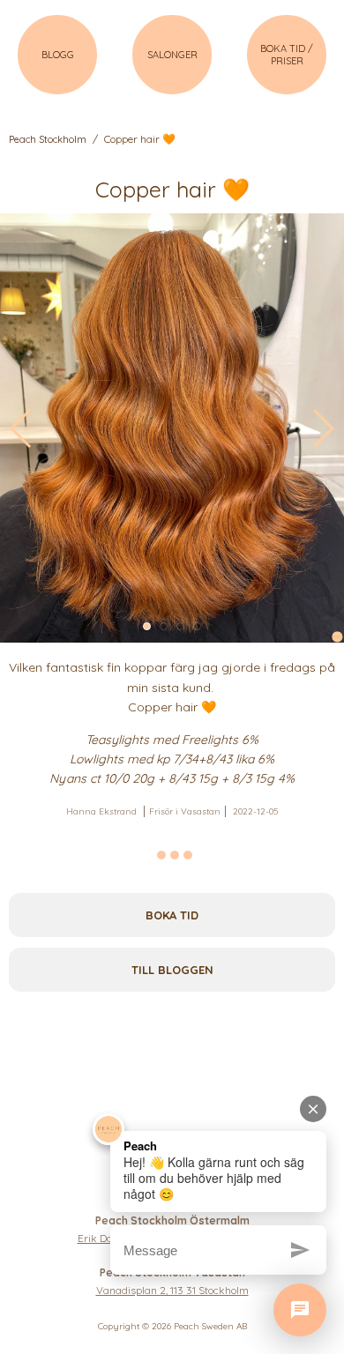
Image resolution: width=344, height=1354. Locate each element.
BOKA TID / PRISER (286, 54)
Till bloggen (172, 970)
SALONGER (172, 54)
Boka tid (172, 915)
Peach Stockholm (47, 139)
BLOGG (57, 54)
